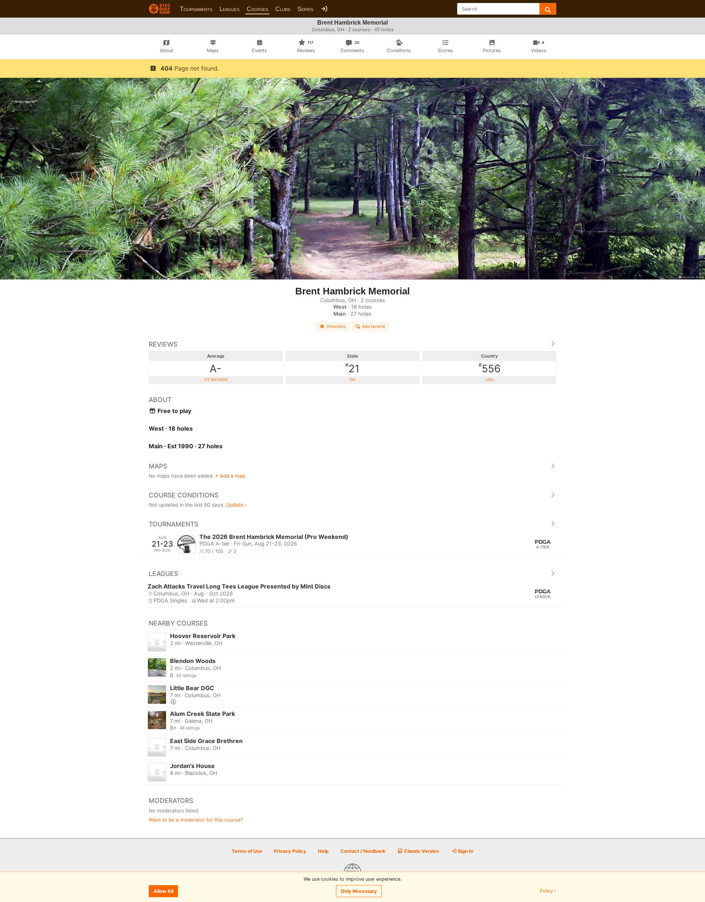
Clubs (282, 9)
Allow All (163, 891)
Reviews (163, 344)
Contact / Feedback (362, 851)
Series (305, 9)
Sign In (465, 851)
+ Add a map (230, 476)
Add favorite (373, 326)
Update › (236, 505)
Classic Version (421, 851)
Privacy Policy (290, 851)
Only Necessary (359, 891)
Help (323, 851)
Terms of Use (247, 851)
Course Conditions (183, 495)
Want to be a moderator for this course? (196, 820)
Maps (158, 466)
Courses (257, 9)
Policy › (548, 891)
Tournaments (196, 9)
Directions (336, 326)
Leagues (229, 9)
